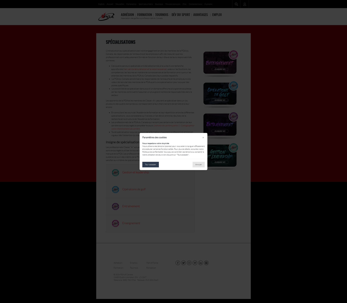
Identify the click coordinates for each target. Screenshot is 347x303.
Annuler (198, 164)
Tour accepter (150, 164)
